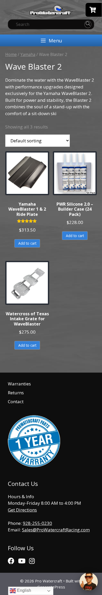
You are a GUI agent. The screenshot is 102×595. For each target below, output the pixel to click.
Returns (16, 393)
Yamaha (27, 54)
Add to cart (27, 243)
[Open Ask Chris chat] (89, 581)
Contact (16, 401)
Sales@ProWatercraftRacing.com (56, 530)
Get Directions (22, 510)
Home (11, 54)
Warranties (19, 384)
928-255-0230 (37, 523)
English (23, 590)
